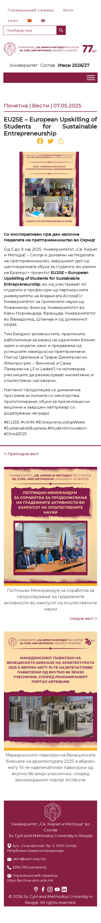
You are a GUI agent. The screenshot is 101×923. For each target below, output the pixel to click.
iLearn (13, 20)
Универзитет (24, 65)
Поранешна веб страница (31, 10)
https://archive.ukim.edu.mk (30, 880)
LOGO (50, 48)
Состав (47, 65)
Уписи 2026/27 (73, 65)
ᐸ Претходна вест (21, 454)
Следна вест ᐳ (83, 618)
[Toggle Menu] (91, 77)
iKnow (68, 10)
